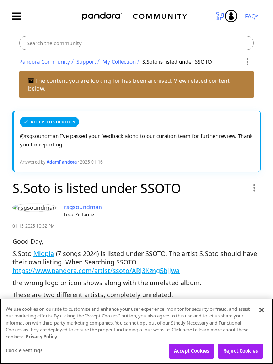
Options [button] (247, 62)
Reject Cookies (240, 351)
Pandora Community (135, 16)
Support (86, 61)
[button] (254, 187)
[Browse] (20, 16)
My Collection (119, 61)
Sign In (223, 16)
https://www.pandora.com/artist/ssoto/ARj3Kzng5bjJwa (96, 270)
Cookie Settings (24, 350)
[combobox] (136, 43)
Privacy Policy (41, 336)
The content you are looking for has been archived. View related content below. (129, 84)
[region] (136, 331)
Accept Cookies (191, 351)
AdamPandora (62, 162)
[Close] (261, 310)
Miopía (43, 253)
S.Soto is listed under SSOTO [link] (177, 61)
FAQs (252, 16)
